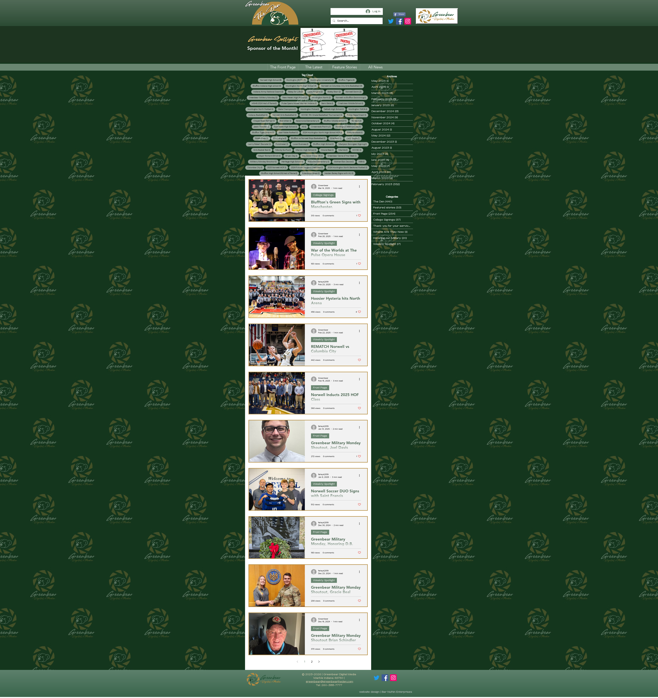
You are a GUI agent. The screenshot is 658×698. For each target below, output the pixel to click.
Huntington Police (311, 109)
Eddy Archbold (356, 132)
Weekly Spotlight (324, 243)
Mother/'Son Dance (345, 162)
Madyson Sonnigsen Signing (354, 144)
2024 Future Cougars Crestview (308, 167)
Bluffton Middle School (336, 121)
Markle (344, 150)
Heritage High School (293, 162)
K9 (305, 127)
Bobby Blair (335, 92)
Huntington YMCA (359, 109)
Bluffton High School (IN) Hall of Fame (280, 173)
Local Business (301, 144)
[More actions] (360, 187)
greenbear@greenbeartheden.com (329, 681)
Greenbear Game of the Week (343, 156)
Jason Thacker (262, 127)
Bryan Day (292, 156)
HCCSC (357, 150)
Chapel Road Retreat (265, 121)
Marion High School (307, 150)
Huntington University (323, 80)
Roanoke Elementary (319, 162)
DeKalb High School (335, 109)
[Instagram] (407, 21)
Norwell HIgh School (272, 80)
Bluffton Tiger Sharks (264, 132)
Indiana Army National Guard (269, 92)
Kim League (280, 138)
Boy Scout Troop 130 (313, 156)
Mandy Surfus (284, 150)
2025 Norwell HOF (277, 167)
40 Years (357, 121)
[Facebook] (399, 21)
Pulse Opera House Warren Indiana (300, 103)
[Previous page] (297, 662)
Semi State (328, 103)
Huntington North (322, 97)
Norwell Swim (354, 92)
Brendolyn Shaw (312, 173)
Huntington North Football (261, 109)
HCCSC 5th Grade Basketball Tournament (322, 115)
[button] (344, 67)
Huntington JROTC (297, 80)
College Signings (323, 195)
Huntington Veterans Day (349, 127)
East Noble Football (289, 132)
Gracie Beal (328, 150)
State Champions (288, 109)
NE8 (363, 162)
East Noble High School (286, 127)
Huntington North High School (302, 86)
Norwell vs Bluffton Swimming (352, 97)
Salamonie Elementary (308, 121)
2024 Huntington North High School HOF (323, 132)
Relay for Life (296, 92)
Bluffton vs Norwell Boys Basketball (309, 138)
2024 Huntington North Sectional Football (348, 167)
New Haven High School (295, 97)
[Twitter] (391, 21)
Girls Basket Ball (262, 150)
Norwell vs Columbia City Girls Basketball (342, 86)
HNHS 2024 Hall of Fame (265, 103)
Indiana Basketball (259, 115)
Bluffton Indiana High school (268, 86)
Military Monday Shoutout (264, 162)
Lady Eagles (354, 138)
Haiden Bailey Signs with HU (340, 173)
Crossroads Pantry (322, 127)
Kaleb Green (262, 138)
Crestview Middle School (351, 103)
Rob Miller (286, 121)
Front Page (320, 387)
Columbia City (255, 167)
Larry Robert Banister (260, 144)
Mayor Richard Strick (270, 156)
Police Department (357, 115)
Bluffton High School (324, 144)
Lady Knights (316, 92)
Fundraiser (283, 144)
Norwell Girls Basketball (285, 115)
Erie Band (337, 138)
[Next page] (319, 662)
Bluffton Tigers (348, 80)
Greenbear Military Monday (264, 97)
